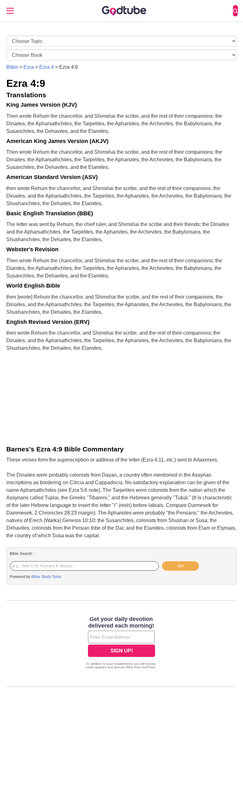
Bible (12, 67)
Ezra (28, 67)
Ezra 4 (46, 67)
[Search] (235, 10)
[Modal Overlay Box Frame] (121, 643)
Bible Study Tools (46, 577)
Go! (181, 566)
